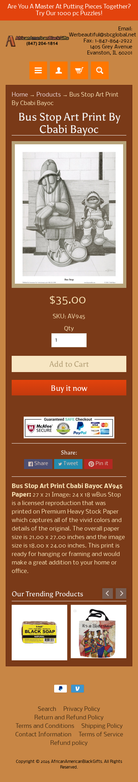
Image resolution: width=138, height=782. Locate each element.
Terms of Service (101, 734)
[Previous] (107, 593)
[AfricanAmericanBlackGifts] (37, 41)
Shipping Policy (102, 726)
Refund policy (69, 743)
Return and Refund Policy (69, 717)
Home (20, 95)
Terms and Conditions (45, 726)
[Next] (121, 593)
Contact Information (43, 734)
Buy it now (69, 388)
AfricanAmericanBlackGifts (76, 762)
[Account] (59, 70)
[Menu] (38, 70)
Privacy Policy (81, 709)
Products (48, 95)
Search (47, 709)
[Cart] (79, 70)
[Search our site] (100, 70)
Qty (69, 328)
